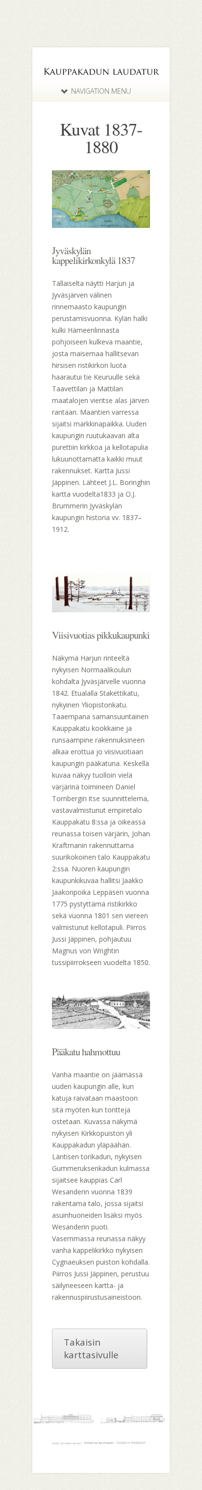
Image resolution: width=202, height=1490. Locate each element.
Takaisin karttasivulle (91, 1348)
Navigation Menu (101, 91)
